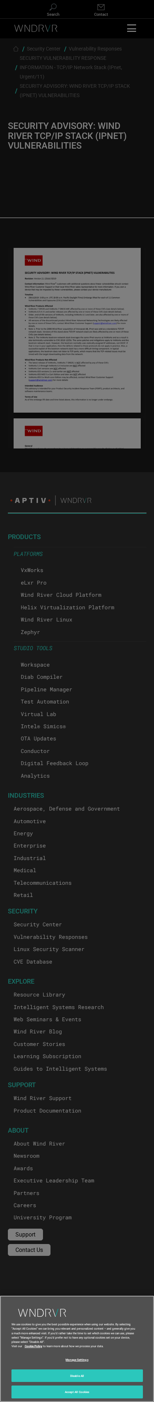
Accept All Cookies (77, 1392)
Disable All (77, 1376)
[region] (77, 1349)
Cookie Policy (33, 1346)
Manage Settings (77, 1360)
